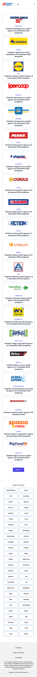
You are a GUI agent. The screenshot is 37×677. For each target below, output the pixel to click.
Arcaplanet (26, 496)
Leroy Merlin (10, 582)
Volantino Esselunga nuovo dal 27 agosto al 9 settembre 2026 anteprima (18, 31)
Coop (26, 519)
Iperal (26, 570)
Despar (11, 530)
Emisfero (26, 536)
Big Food (18, 453)
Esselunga (18, 26)
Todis (26, 628)
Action (18, 231)
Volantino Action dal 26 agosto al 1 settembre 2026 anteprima (18, 234)
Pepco (11, 611)
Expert (11, 553)
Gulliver (11, 559)
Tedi (26, 616)
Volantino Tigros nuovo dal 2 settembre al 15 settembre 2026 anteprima (18, 54)
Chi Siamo (18, 647)
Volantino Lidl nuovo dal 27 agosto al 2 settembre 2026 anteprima (18, 77)
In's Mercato (26, 565)
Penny (18, 142)
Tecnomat (11, 622)
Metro (10, 593)
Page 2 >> (18, 469)
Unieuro (18, 252)
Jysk (26, 576)
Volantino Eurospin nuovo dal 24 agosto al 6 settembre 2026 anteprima (18, 123)
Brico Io (11, 507)
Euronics (10, 547)
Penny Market (26, 605)
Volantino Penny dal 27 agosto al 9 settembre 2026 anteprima (18, 146)
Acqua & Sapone (18, 386)
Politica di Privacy (18, 652)
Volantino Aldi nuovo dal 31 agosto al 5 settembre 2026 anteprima (18, 278)
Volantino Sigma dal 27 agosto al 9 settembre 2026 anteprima (18, 213)
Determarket (26, 530)
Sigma (18, 209)
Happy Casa (18, 341)
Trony (10, 634)
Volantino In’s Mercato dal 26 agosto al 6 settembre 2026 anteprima (18, 323)
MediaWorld (26, 588)
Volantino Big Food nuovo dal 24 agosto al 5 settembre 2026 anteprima (18, 458)
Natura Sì (26, 593)
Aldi (18, 274)
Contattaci (18, 657)
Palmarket (26, 599)
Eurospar (26, 547)
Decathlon (11, 524)
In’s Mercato (18, 319)
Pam (11, 605)
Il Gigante (18, 164)
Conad (18, 187)
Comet (26, 513)
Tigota (26, 622)
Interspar (18, 410)
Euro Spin (26, 542)
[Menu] (18, 4)
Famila (26, 553)
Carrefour (18, 295)
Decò (26, 524)
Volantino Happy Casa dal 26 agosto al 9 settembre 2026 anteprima (18, 344)
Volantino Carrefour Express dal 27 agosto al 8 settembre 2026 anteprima (18, 300)
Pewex (26, 611)
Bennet (11, 501)
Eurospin (18, 118)
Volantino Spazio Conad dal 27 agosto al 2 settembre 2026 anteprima (18, 435)
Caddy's (26, 507)
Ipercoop (19, 95)
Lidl (18, 73)
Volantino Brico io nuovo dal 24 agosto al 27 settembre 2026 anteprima (19, 367)
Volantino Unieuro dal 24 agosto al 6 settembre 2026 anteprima (18, 256)
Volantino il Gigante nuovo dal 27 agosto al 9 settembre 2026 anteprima (18, 169)
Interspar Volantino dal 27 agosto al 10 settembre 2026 (18, 413)
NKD (11, 599)
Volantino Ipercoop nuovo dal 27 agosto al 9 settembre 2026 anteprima (18, 100)
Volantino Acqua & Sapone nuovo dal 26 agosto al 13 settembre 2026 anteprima (18, 391)
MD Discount (10, 588)
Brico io (18, 362)
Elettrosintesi (11, 536)
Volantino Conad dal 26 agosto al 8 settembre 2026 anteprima (18, 191)
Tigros (18, 50)
